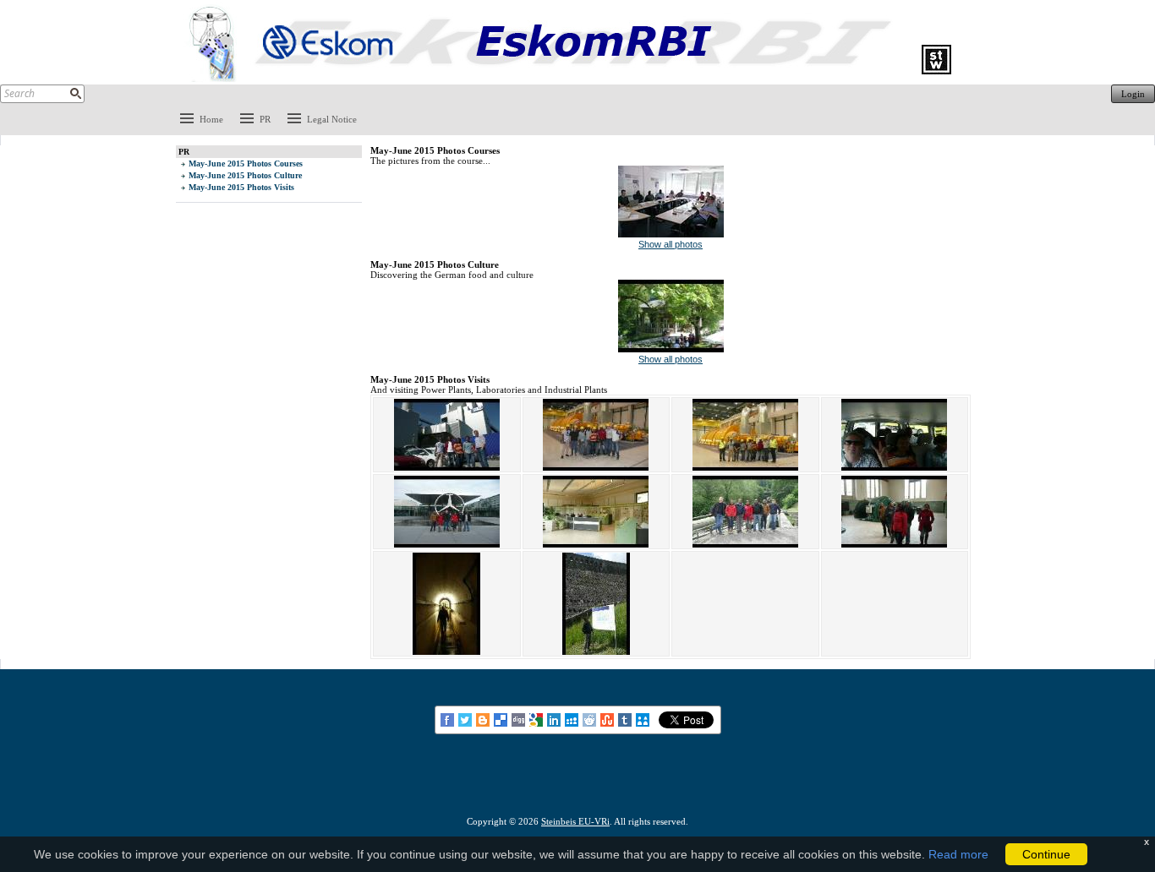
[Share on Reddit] (591, 718)
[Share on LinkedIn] (555, 718)
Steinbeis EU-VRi (575, 821)
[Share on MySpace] (573, 718)
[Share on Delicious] (502, 718)
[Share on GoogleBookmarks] (537, 718)
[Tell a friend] (644, 718)
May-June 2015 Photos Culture (245, 175)
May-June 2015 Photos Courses (246, 163)
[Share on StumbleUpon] (608, 718)
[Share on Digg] (520, 718)
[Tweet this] (466, 718)
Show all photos (670, 244)
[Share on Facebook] (449, 718)
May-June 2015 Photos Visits (241, 187)
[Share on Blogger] (484, 718)
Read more (958, 854)
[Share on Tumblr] (626, 718)
